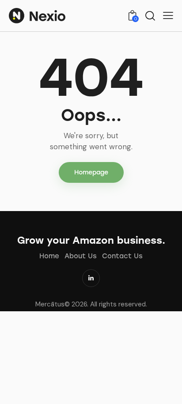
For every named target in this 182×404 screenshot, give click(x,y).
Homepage (91, 172)
